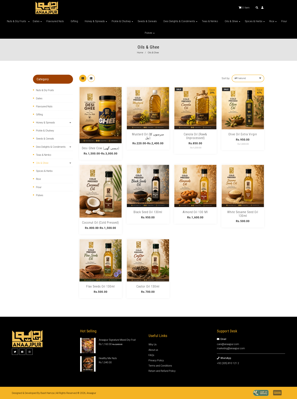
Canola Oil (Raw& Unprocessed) (195, 136)
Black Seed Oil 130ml (147, 212)
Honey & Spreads (45, 122)
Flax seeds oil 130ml (100, 286)
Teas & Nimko (43, 154)
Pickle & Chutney (45, 130)
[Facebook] (22, 352)
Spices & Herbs (44, 170)
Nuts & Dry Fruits (45, 90)
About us (153, 349)
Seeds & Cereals (45, 138)
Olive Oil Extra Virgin (242, 134)
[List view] (91, 78)
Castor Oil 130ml (147, 286)
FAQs (151, 355)
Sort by (226, 78)
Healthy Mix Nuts (108, 358)
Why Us (152, 344)
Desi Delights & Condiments (51, 146)
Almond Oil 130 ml (195, 212)
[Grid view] (82, 78)
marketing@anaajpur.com (231, 348)
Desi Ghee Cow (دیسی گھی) (100, 148)
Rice (38, 179)
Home (140, 52)
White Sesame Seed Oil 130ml (242, 214)
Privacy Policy (156, 360)
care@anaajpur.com (228, 344)
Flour (38, 187)
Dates (39, 98)
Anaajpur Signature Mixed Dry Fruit (117, 339)
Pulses (39, 195)
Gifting (39, 114)
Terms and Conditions (160, 365)
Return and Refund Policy (162, 370)
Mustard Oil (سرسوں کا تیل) (148, 136)
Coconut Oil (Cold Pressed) (100, 222)
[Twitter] (15, 352)
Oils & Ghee (42, 162)
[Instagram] (29, 352)
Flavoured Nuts (44, 106)
